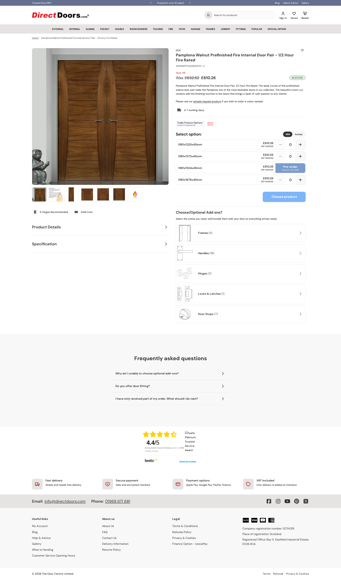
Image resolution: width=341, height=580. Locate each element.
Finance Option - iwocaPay (190, 544)
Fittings (241, 29)
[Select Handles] (300, 253)
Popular (256, 29)
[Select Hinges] (300, 273)
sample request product (207, 101)
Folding (158, 29)
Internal (74, 29)
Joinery (225, 29)
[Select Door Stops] (300, 314)
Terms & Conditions (185, 526)
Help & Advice (290, 2)
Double (119, 29)
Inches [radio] (298, 134)
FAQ (104, 532)
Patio (182, 29)
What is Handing (42, 550)
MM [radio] (288, 134)
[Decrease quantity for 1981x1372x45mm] (280, 156)
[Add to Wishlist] (302, 50)
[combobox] (243, 15)
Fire (171, 29)
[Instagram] (278, 501)
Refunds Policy (181, 532)
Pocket (104, 29)
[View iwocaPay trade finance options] (240, 124)
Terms (266, 574)
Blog (277, 2)
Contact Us (109, 538)
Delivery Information (115, 544)
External (58, 29)
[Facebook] (269, 501)
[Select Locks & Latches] (300, 293)
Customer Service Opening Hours (53, 555)
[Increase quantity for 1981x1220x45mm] (300, 144)
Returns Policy (111, 550)
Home (35, 37)
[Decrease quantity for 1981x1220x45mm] (280, 144)
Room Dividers (138, 29)
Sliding (90, 29)
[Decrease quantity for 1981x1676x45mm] (280, 180)
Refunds (278, 574)
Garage (195, 29)
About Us (108, 526)
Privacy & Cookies (184, 538)
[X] (306, 501)
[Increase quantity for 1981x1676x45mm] (300, 180)
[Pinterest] (296, 501)
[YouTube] (287, 501)
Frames (210, 29)
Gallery (305, 2)
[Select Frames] (300, 233)
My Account (40, 526)
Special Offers (277, 29)
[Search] (208, 15)
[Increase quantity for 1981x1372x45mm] (300, 156)
